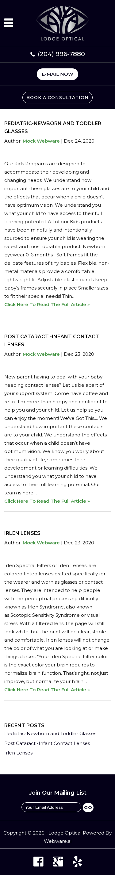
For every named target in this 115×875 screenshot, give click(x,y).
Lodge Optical (65, 833)
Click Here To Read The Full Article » (47, 304)
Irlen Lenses (22, 533)
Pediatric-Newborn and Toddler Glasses (50, 733)
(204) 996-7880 (61, 54)
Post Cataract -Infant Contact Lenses (47, 743)
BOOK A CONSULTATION (57, 97)
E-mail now (57, 74)
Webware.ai (57, 841)
